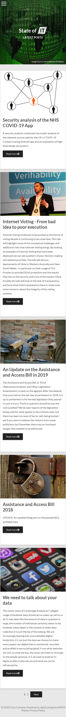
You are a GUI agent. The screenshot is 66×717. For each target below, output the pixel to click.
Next (36, 694)
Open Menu (4, 3)
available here (10, 521)
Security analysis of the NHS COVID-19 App (31, 122)
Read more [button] (11, 153)
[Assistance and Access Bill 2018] (33, 476)
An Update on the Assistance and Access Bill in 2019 (31, 372)
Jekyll (43, 707)
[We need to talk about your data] (33, 569)
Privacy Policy (37, 710)
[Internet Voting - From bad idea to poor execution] (33, 193)
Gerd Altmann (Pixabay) (54, 61)
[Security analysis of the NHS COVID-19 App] (33, 92)
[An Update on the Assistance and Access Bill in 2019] (33, 341)
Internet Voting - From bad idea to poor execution (29, 224)
